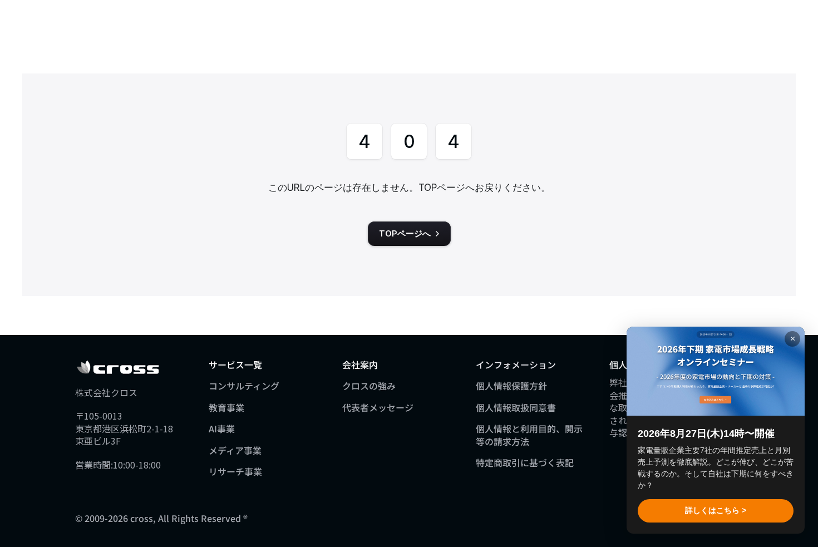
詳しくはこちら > (715, 510)
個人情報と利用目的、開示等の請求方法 (529, 434)
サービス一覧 (235, 364)
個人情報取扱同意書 (516, 407)
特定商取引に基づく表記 (525, 462)
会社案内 (360, 364)
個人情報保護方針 (511, 385)
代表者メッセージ (377, 407)
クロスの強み (369, 385)
